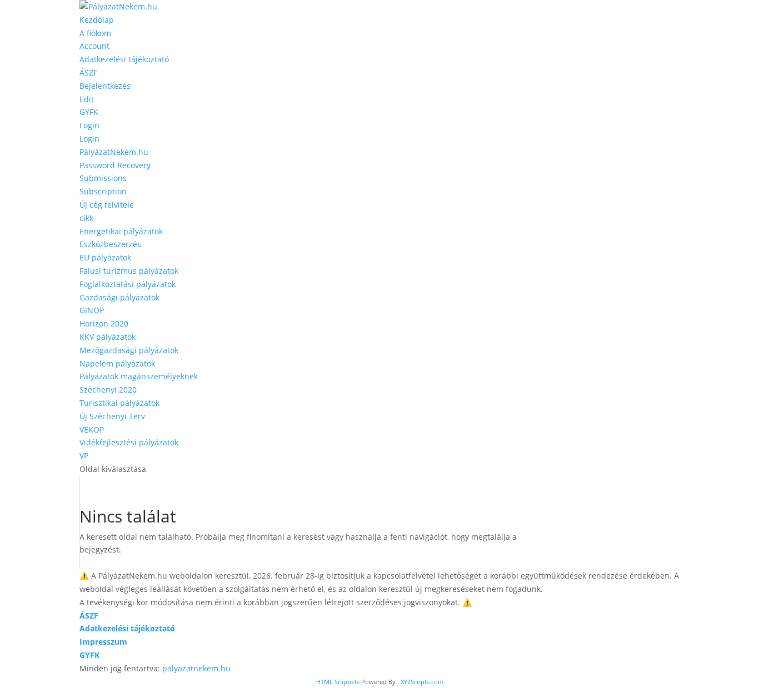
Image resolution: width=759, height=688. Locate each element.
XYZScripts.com (422, 681)
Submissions (103, 178)
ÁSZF (88, 72)
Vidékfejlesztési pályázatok (128, 442)
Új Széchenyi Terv (112, 416)
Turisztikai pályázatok (119, 403)
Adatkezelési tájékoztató (124, 59)
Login (89, 125)
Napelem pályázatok (117, 363)
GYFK (88, 112)
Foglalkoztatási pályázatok (127, 284)
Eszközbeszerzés (110, 244)
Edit (86, 99)
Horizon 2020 (103, 323)
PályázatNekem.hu (113, 152)
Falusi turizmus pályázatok (128, 270)
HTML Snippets (337, 681)
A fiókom (95, 33)
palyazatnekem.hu (196, 668)
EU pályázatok (105, 257)
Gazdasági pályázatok (119, 297)
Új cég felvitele (106, 204)
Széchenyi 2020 (108, 389)
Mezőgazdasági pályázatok (128, 350)
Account (94, 46)
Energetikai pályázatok (121, 231)
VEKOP (91, 429)
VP (83, 455)
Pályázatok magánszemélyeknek (138, 376)
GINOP (91, 310)
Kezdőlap (96, 19)
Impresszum (103, 641)
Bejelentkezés (105, 86)
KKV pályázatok (107, 337)
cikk (86, 218)
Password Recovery (115, 165)
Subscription (103, 191)
